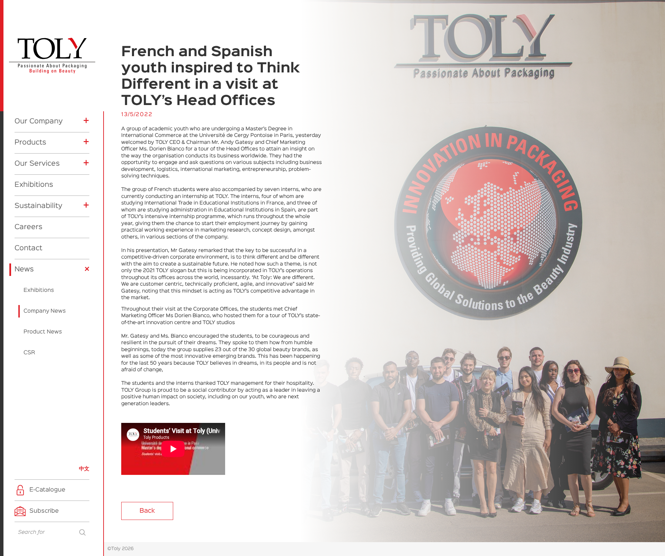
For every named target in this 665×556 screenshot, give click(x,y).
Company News (45, 311)
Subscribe (44, 511)
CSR (29, 352)
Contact (28, 248)
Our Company (39, 121)
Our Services (37, 163)
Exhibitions (34, 185)
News (24, 269)
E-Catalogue (47, 490)
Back (147, 511)
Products (30, 142)
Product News (43, 332)
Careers (28, 227)
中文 (84, 468)
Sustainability (38, 206)
